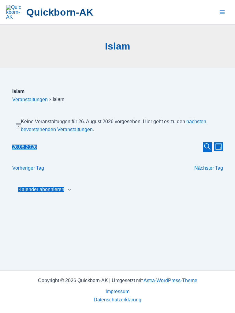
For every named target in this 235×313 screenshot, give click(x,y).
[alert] (117, 126)
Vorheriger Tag (28, 168)
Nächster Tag (208, 168)
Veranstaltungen (30, 99)
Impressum (117, 291)
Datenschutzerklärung (117, 299)
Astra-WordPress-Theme (170, 280)
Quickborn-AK (59, 12)
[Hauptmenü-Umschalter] (222, 12)
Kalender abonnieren (41, 189)
